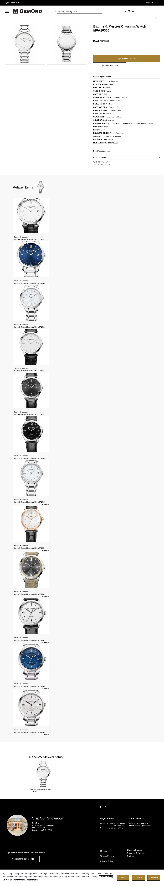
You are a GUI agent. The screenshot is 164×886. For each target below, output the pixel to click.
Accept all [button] (138, 878)
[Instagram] (105, 807)
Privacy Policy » (107, 861)
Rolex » (103, 851)
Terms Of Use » (107, 856)
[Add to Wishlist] (157, 18)
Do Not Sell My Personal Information (20, 880)
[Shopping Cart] (129, 11)
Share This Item (111, 65)
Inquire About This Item (126, 58)
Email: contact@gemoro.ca (140, 825)
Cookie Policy (105, 877)
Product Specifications (102, 77)
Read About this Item (101, 151)
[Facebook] (101, 807)
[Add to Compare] (152, 18)
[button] (7, 11)
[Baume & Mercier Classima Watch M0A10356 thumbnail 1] (25, 44)
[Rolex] (147, 11)
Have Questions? (100, 158)
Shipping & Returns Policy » (136, 854)
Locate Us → (150, 3)
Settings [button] (123, 878)
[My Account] (133, 11)
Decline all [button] (154, 878)
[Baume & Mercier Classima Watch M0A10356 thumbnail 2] (67, 44)
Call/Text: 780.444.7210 (138, 823)
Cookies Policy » (134, 850)
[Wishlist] (125, 11)
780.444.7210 (105, 162)
